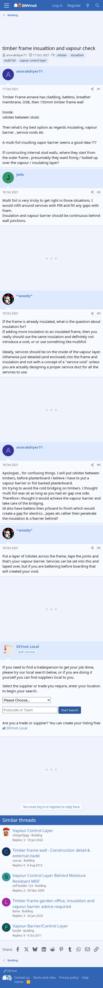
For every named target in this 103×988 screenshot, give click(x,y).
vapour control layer (33, 60)
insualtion (77, 55)
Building (36, 835)
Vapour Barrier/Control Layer (40, 926)
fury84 (16, 931)
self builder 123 (22, 886)
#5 (99, 548)
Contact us (22, 977)
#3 (99, 313)
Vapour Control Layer (32, 830)
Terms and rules (44, 977)
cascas (17, 860)
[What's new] (87, 5)
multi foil (10, 60)
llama (16, 911)
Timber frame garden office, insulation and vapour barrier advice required (53, 903)
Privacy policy (69, 977)
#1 (99, 89)
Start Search (69, 710)
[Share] (92, 89)
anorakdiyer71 (16, 55)
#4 (99, 465)
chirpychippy (20, 835)
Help (85, 977)
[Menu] (6, 5)
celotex (62, 55)
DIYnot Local (16, 727)
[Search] (97, 5)
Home (18, 982)
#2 (99, 192)
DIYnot (11, 971)
